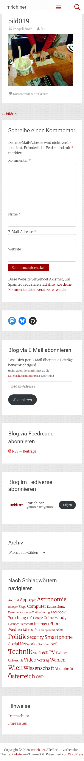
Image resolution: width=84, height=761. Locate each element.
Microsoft (30, 630)
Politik (17, 636)
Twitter (61, 653)
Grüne (49, 618)
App (23, 599)
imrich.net (15, 7)
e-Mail (33, 612)
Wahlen (57, 660)
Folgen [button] (67, 505)
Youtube (62, 668)
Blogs (22, 607)
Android (13, 600)
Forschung (17, 617)
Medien (15, 629)
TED (36, 653)
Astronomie (52, 599)
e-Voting (44, 612)
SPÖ (54, 644)
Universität (15, 660)
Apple (32, 600)
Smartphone (59, 637)
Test (43, 652)
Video (30, 660)
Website (14, 249)
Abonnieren (22, 400)
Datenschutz (56, 607)
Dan (43, 29)
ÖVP (40, 677)
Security (35, 637)
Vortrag (43, 660)
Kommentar (19, 160)
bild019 (9, 114)
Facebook (58, 612)
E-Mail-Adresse (22, 231)
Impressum (17, 723)
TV (52, 652)
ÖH (72, 669)
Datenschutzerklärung (22, 375)
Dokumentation (18, 612)
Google (38, 618)
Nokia (60, 630)
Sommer (44, 644)
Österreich (21, 676)
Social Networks (22, 643)
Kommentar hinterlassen (30, 94)
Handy (60, 617)
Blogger (13, 606)
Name (14, 214)
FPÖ (29, 618)
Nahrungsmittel (46, 630)
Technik (20, 652)
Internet (40, 624)
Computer (36, 606)
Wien (15, 667)
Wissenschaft (39, 668)
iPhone (54, 623)
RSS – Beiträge (23, 451)
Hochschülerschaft (20, 624)
